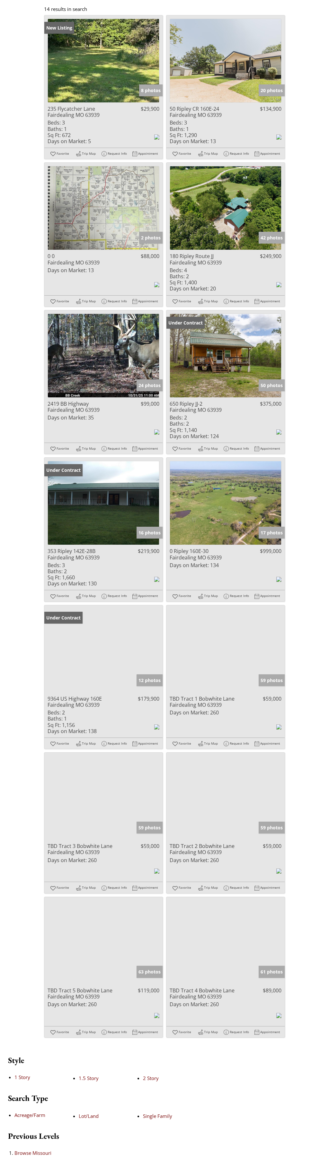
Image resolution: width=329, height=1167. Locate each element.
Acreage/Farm (29, 1115)
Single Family (157, 1116)
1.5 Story (89, 1078)
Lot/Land (89, 1116)
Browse (32, 1153)
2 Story (151, 1078)
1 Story (22, 1077)
